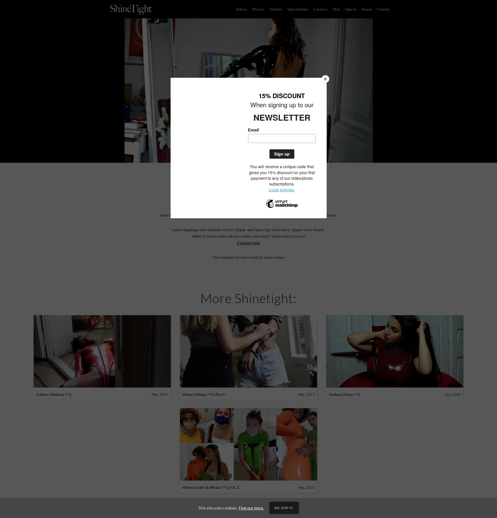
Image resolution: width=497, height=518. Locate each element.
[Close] (325, 79)
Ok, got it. (284, 508)
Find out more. (251, 508)
